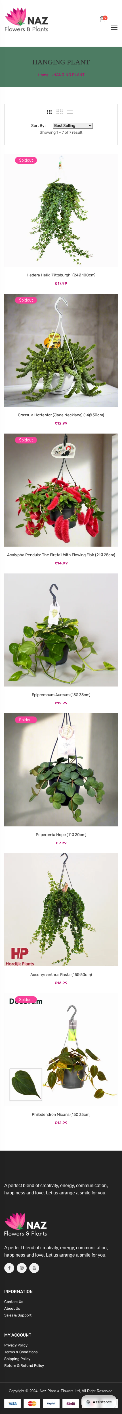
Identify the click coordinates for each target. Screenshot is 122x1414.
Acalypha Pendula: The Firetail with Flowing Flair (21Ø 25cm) (61, 555)
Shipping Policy (17, 1359)
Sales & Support (17, 1315)
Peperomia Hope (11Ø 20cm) (61, 834)
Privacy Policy (16, 1345)
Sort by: (38, 125)
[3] (49, 112)
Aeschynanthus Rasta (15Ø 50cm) (61, 974)
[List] (70, 112)
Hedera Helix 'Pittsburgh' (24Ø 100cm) (61, 275)
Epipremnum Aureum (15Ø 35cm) (61, 694)
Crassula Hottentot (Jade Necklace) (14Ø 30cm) (61, 415)
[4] (59, 112)
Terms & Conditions (21, 1352)
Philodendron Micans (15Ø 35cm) (61, 1114)
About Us (12, 1308)
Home (43, 75)
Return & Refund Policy (24, 1365)
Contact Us (13, 1302)
